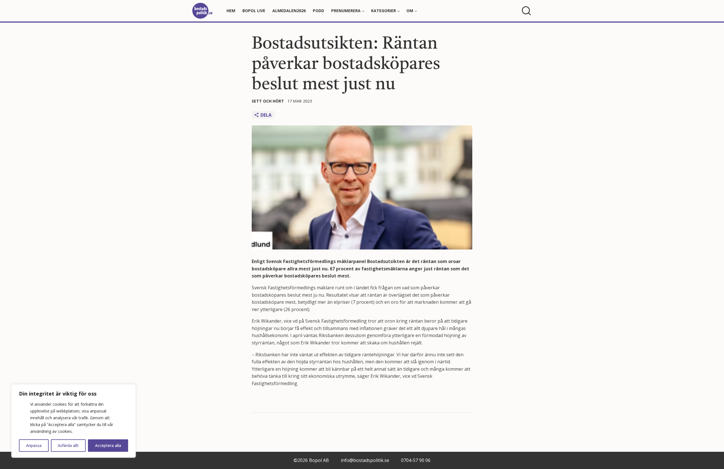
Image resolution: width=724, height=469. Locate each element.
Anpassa (34, 445)
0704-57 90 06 (415, 460)
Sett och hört (268, 101)
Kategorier (383, 10)
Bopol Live (253, 10)
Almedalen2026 (289, 10)
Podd (318, 10)
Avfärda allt (68, 445)
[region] (73, 421)
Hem (231, 10)
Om (409, 10)
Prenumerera (346, 10)
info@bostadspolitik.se (365, 460)
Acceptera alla (108, 445)
